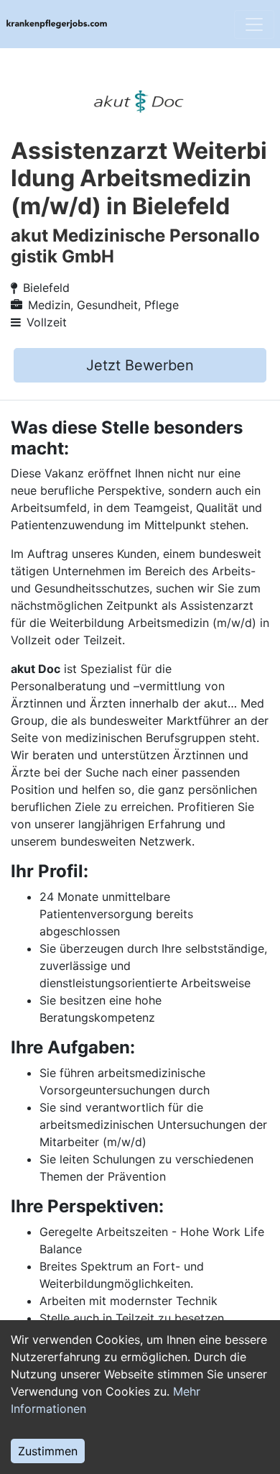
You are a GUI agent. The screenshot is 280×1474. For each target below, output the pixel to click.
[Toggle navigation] (254, 24)
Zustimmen (48, 1451)
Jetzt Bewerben (140, 365)
